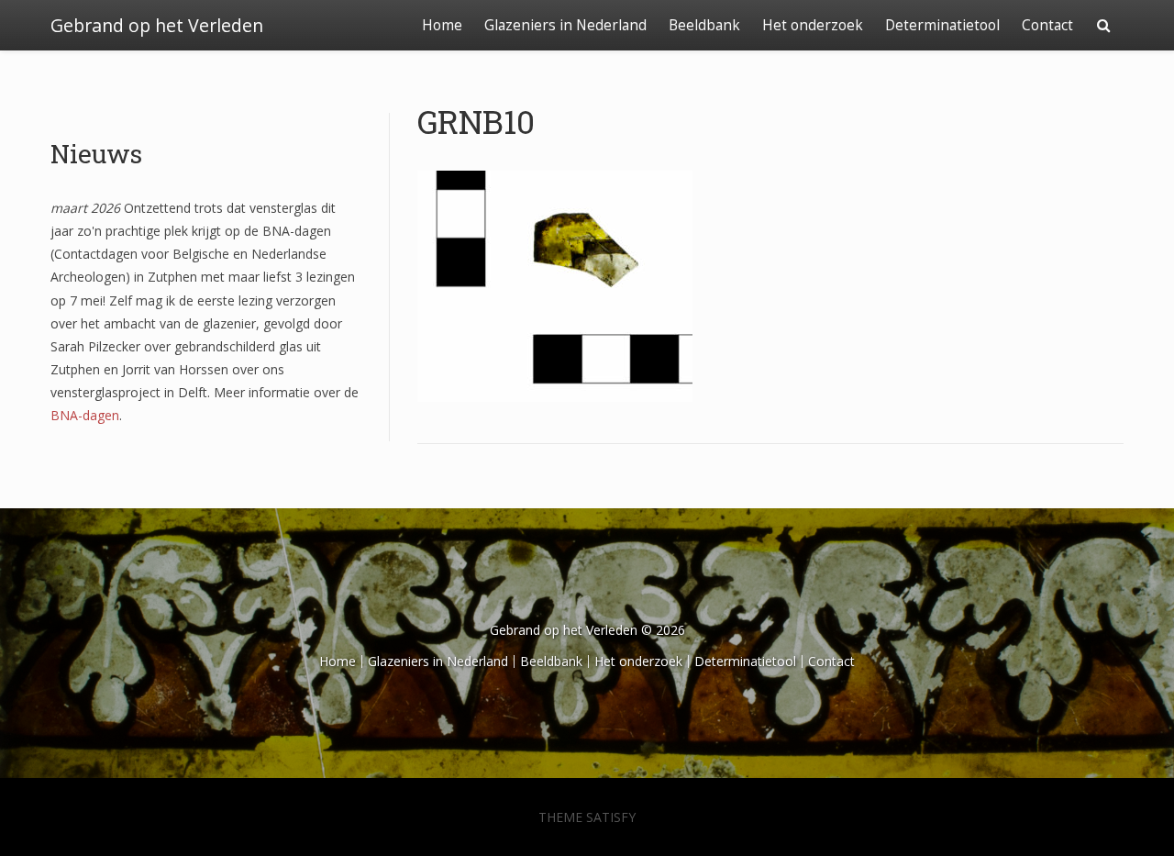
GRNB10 (476, 121)
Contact (1047, 25)
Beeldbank (704, 25)
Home (442, 25)
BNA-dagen (84, 415)
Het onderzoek (812, 25)
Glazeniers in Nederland (565, 25)
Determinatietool (942, 25)
